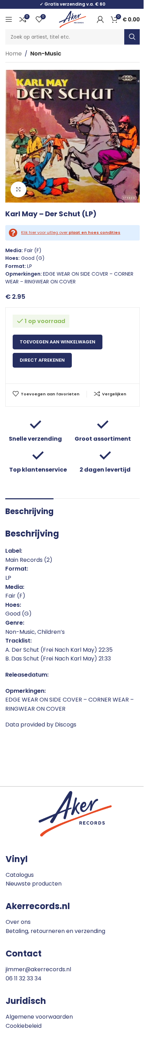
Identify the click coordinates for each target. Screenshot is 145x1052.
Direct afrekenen (42, 360)
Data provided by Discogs (40, 725)
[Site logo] (72, 19)
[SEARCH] (132, 37)
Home (13, 54)
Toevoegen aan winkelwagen (57, 341)
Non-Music (45, 54)
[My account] (100, 19)
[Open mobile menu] (9, 19)
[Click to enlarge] (18, 189)
